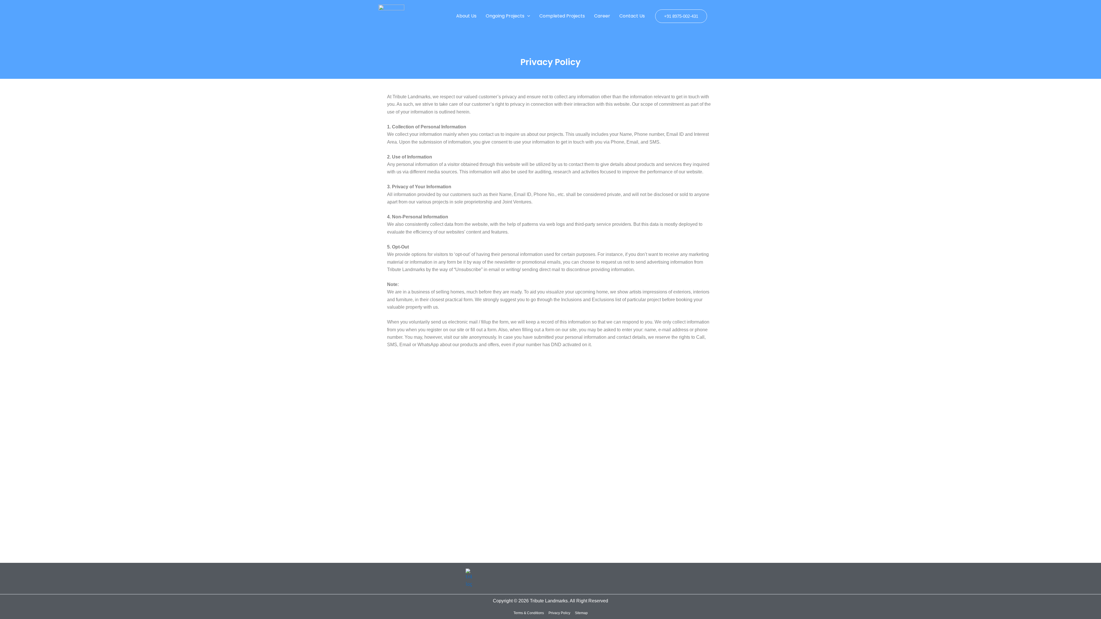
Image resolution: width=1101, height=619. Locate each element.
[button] (527, 16)
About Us (466, 16)
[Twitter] (637, 574)
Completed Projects (562, 16)
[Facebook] (629, 574)
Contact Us (632, 16)
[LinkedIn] (644, 574)
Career (602, 16)
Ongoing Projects (505, 16)
